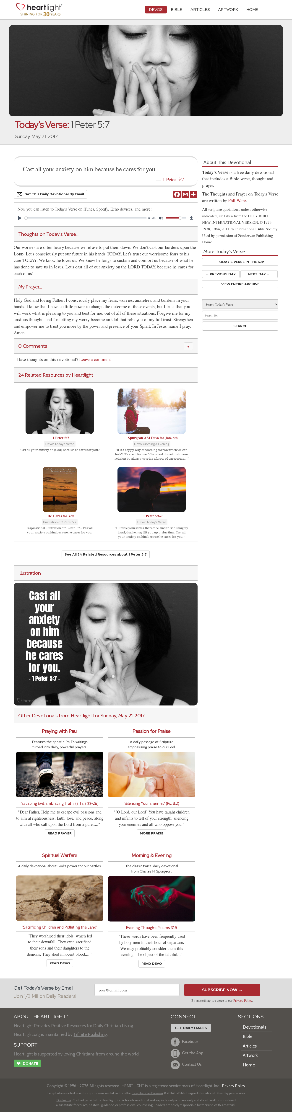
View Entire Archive (240, 284)
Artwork (228, 9)
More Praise (151, 833)
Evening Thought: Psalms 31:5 (151, 927)
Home (249, 1065)
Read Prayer (60, 833)
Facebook (190, 1041)
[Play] (19, 218)
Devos (156, 9)
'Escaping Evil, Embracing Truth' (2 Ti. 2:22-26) (60, 803)
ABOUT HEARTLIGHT (41, 1016)
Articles (200, 9)
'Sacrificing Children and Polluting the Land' (59, 927)
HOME (252, 9)
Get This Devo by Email (54, 194)
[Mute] (161, 218)
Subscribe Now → (222, 990)
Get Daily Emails (191, 1028)
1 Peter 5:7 (173, 179)
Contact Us (192, 1064)
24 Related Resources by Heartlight (55, 375)
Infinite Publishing (90, 1034)
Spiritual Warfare (59, 855)
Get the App (192, 1052)
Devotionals (254, 1027)
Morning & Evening (152, 855)
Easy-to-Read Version (147, 1093)
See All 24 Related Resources (106, 554)
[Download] (191, 218)
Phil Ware (237, 200)
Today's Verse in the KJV (240, 262)
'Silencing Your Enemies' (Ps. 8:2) (151, 803)
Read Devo (60, 963)
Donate (27, 1063)
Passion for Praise (152, 731)
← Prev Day (221, 274)
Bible (176, 9)
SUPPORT (26, 1045)
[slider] (85, 218)
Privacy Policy (242, 1000)
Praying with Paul (60, 731)
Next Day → (259, 274)
